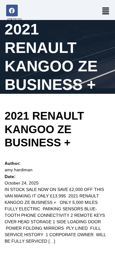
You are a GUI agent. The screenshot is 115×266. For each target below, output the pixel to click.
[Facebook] (12, 10)
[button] (105, 11)
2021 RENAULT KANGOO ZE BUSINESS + (44, 129)
